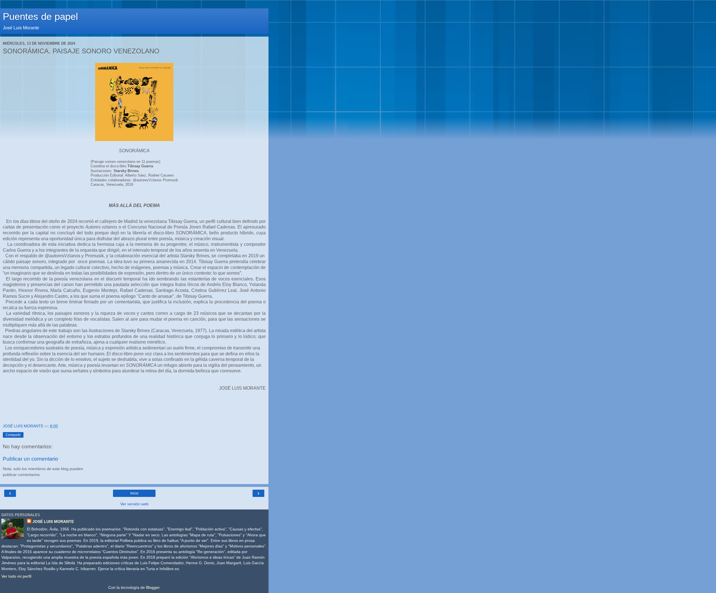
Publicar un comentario (30, 459)
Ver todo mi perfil (16, 576)
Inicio (134, 493)
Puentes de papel (40, 16)
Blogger (152, 587)
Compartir (13, 435)
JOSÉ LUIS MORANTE (53, 521)
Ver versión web (134, 504)
